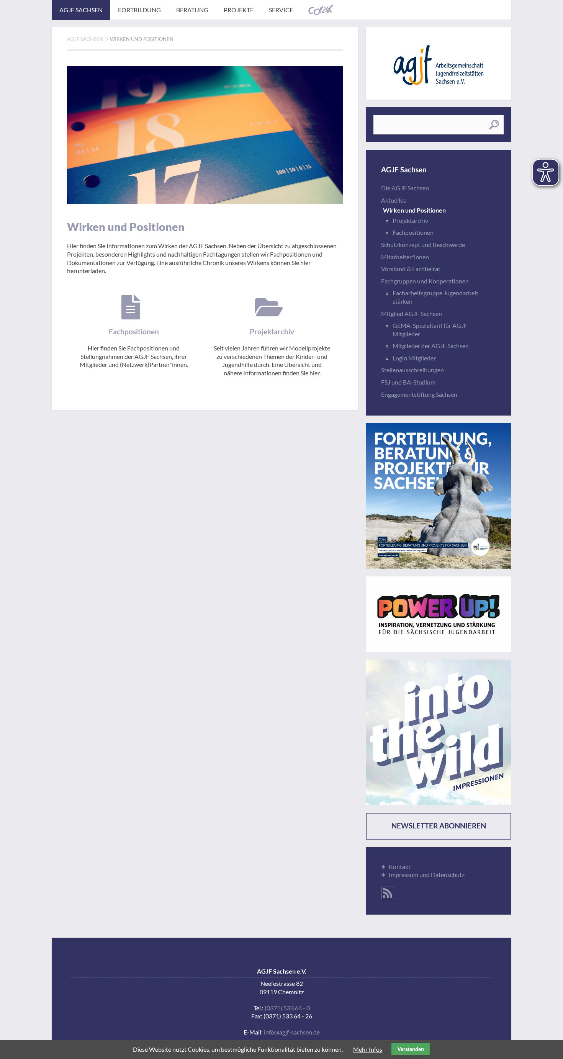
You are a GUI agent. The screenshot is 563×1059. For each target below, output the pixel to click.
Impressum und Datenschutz (427, 874)
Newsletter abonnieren (438, 826)
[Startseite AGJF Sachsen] (438, 65)
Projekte (239, 9)
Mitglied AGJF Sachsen (411, 313)
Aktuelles (393, 200)
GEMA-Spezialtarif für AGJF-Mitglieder (431, 329)
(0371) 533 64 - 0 (287, 1008)
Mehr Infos (367, 1049)
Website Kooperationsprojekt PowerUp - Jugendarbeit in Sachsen (438, 614)
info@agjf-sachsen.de (292, 1032)
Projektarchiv (410, 220)
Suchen (493, 124)
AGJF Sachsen (81, 9)
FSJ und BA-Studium (408, 382)
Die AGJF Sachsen (405, 188)
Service (281, 9)
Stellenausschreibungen (412, 369)
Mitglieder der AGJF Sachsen (431, 345)
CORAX (321, 10)
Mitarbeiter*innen (405, 256)
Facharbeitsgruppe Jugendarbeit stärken (435, 297)
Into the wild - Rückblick (438, 732)
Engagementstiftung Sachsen (419, 394)
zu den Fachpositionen (133, 332)
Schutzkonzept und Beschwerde (423, 244)
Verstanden (411, 1049)
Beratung (192, 9)
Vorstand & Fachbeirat (410, 268)
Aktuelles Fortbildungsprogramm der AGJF (438, 496)
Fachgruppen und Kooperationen (425, 281)
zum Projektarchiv (272, 336)
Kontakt (400, 866)
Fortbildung (139, 9)
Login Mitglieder (414, 358)
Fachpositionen (413, 232)
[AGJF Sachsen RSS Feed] (387, 893)
